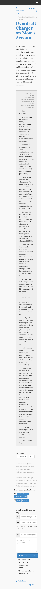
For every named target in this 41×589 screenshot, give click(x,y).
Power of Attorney (21, 496)
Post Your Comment (28, 555)
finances (25, 494)
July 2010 (25, 500)
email (19, 494)
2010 (18, 500)
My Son (32, 584)
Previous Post (20, 12)
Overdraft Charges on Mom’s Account (26, 30)
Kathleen (21, 581)
